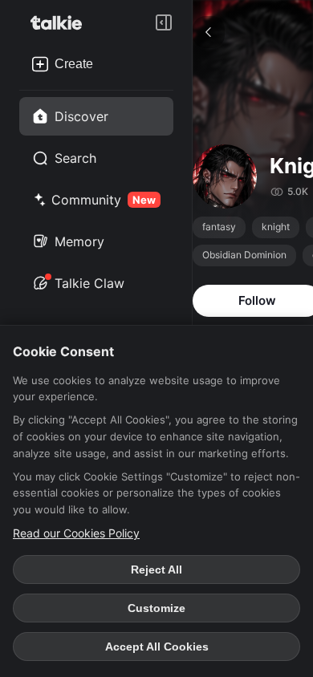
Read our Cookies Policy (76, 533)
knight (276, 227)
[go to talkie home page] (61, 22)
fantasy (219, 227)
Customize (156, 608)
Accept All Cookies (157, 646)
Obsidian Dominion (244, 255)
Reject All (156, 569)
